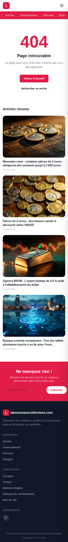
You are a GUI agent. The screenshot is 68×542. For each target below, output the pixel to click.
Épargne (8, 459)
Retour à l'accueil (34, 78)
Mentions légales (13, 488)
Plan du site (10, 500)
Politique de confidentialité (18, 494)
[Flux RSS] (6, 517)
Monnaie (48, 15)
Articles (10, 15)
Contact (7, 482)
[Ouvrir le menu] (61, 5)
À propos (8, 476)
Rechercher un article (34, 88)
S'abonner (57, 390)
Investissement (29, 15)
